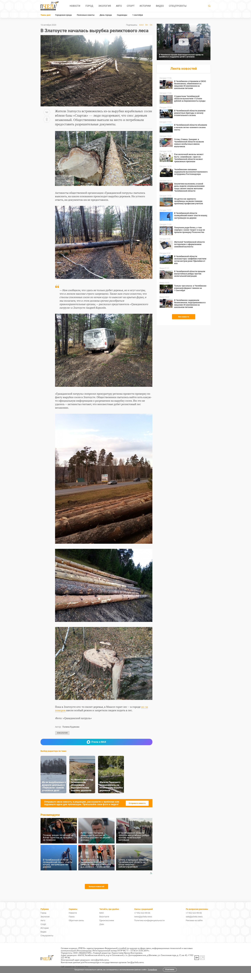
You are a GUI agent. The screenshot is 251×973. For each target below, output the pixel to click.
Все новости (183, 317)
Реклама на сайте (194, 920)
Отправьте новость (137, 803)
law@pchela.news (135, 962)
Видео (160, 6)
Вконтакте (104, 916)
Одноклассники (106, 920)
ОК (151, 25)
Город (89, 6)
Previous (159, 42)
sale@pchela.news (194, 916)
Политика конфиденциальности (149, 920)
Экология (104, 6)
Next (208, 42)
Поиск (72, 916)
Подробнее (152, 970)
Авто (119, 6)
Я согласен (169, 969)
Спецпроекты (178, 6)
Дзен (101, 924)
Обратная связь (76, 920)
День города (106, 15)
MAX (141, 25)
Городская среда (63, 15)
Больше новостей (96, 886)
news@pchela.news (143, 916)
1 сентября (137, 15)
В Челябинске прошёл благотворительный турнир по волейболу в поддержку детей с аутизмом (181, 56)
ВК (146, 25)
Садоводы (122, 15)
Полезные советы (86, 15)
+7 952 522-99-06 (142, 913)
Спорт (131, 6)
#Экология (62, 733)
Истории (145, 6)
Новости (75, 6)
